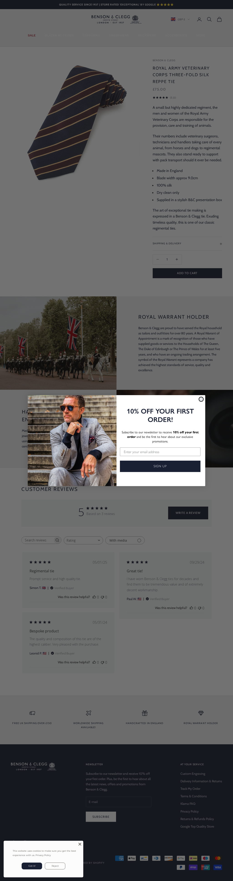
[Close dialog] (201, 399)
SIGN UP (160, 466)
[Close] (80, 844)
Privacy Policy (43, 855)
